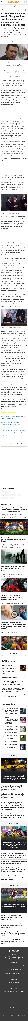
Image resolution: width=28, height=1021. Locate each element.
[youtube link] (15, 957)
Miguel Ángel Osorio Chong (8, 495)
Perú (21, 969)
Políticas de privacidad (14, 1007)
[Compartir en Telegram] (18, 71)
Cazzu (16, 6)
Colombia (17, 966)
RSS (23, 973)
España (22, 966)
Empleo (17, 982)
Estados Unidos (10, 969)
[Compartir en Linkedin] (15, 71)
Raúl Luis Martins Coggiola (7, 6)
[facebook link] (5, 957)
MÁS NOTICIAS (14, 654)
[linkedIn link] (22, 957)
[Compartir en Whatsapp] (4, 71)
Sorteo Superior (22, 6)
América (6, 966)
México (3, 10)
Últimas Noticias (16, 973)
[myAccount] (25, 2)
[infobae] (14, 2)
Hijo (12, 498)
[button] (2, 2)
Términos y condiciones (14, 1004)
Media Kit (16, 995)
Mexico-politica (5, 491)
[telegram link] (19, 957)
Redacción (11, 982)
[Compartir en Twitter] (11, 71)
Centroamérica (7, 973)
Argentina (11, 966)
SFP (19, 495)
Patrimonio (5, 498)
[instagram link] (12, 957)
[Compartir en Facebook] (8, 71)
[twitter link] (9, 957)
